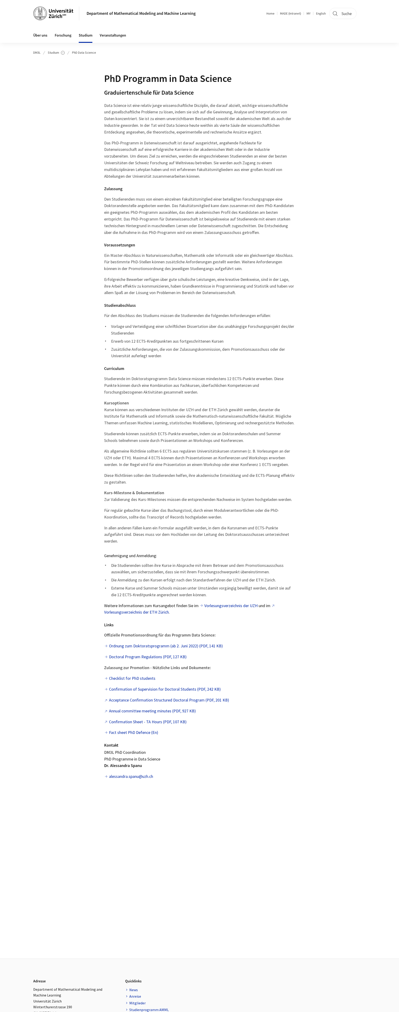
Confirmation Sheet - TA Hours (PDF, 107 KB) (148, 721)
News (133, 989)
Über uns (40, 35)
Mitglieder (137, 1003)
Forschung (63, 35)
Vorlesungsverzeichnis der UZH (231, 605)
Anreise (135, 996)
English (321, 13)
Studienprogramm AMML (149, 1009)
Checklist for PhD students (132, 678)
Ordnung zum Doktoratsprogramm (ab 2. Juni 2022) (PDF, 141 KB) (166, 646)
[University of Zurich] (53, 13)
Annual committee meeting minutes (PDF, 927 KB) (152, 711)
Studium (85, 35)
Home (270, 13)
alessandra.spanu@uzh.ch (131, 776)
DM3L (36, 52)
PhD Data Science (84, 52)
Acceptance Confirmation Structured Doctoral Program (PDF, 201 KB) (169, 700)
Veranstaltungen (113, 35)
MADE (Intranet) (290, 13)
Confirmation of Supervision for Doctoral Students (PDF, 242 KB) (165, 689)
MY (309, 13)
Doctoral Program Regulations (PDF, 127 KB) (148, 656)
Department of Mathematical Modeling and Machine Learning (141, 13)
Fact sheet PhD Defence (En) (133, 732)
